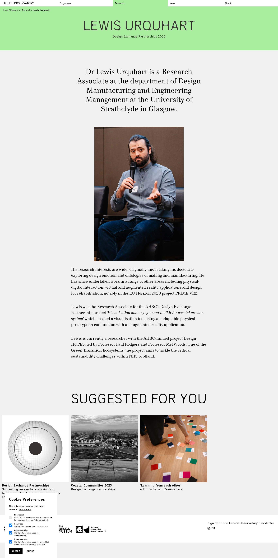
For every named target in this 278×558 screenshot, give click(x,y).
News (172, 3)
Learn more (25, 509)
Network (26, 10)
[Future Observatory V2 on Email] (213, 528)
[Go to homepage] (30, 3)
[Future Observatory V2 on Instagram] (209, 528)
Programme (65, 3)
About (228, 3)
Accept (16, 551)
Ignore (30, 551)
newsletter (266, 523)
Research (119, 3)
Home (5, 10)
